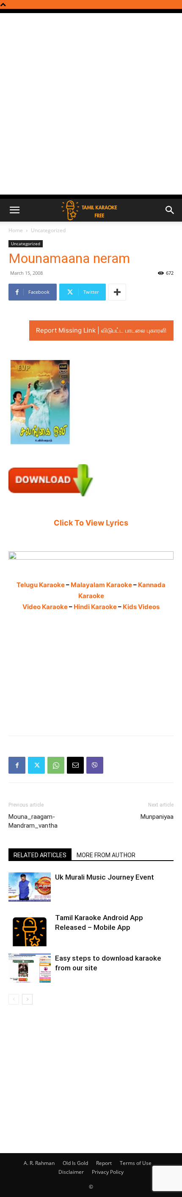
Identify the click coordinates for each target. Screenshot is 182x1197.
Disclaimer (71, 1171)
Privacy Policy (108, 1171)
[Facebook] (16, 765)
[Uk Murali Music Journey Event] (29, 887)
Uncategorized (48, 230)
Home (15, 230)
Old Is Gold (75, 1163)
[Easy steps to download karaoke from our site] (29, 968)
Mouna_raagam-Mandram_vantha (33, 821)
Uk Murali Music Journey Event (104, 877)
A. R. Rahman (39, 1163)
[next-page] (27, 999)
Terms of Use (136, 1163)
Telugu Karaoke (41, 585)
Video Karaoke (45, 607)
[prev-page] (13, 999)
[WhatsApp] (55, 765)
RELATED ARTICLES (40, 855)
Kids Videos (141, 607)
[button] (14, 210)
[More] (117, 292)
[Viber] (94, 765)
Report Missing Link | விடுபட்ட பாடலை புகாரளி (101, 330)
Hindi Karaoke (95, 607)
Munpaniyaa (157, 817)
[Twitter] (36, 765)
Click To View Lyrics (91, 522)
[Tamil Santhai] (91, 555)
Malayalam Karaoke (101, 585)
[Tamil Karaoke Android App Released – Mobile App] (29, 929)
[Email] (75, 765)
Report (104, 1163)
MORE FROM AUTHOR (106, 855)
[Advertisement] (91, 104)
